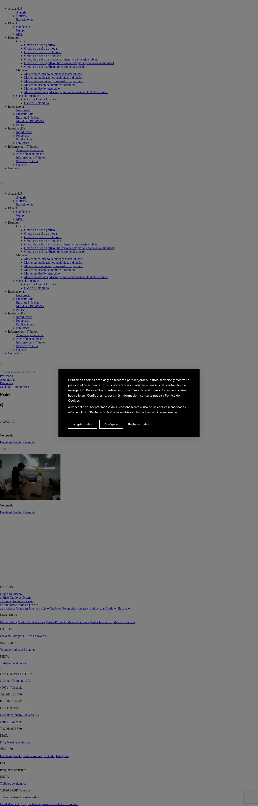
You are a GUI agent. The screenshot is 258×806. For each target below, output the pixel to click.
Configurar (111, 424)
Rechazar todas (138, 424)
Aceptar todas (82, 424)
